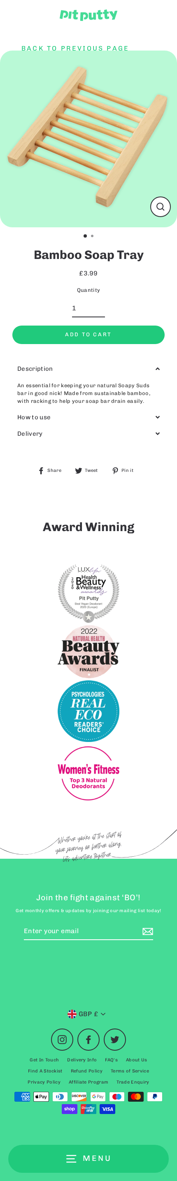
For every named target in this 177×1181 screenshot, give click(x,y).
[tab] (88, 369)
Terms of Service (130, 1071)
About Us (136, 1060)
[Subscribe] (146, 931)
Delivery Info (82, 1060)
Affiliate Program (88, 1082)
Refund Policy (86, 1071)
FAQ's (111, 1060)
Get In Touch (44, 1060)
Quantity (88, 290)
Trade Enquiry (132, 1082)
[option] (88, 139)
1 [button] (86, 236)
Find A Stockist (45, 1071)
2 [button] (93, 237)
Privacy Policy (44, 1082)
